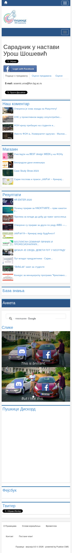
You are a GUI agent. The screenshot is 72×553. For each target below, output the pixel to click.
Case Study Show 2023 (26, 170)
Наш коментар (16, 103)
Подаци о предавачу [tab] (16, 75)
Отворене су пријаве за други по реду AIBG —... (40, 225)
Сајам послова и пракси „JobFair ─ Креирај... (39, 179)
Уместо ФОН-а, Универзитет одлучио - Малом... (40, 133)
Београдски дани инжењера (29, 162)
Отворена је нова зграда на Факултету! (35, 108)
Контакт (9, 536)
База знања (13, 290)
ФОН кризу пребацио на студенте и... (34, 125)
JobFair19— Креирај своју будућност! (34, 233)
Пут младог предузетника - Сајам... (33, 258)
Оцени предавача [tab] (41, 75)
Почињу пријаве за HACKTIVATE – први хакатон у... (40, 209)
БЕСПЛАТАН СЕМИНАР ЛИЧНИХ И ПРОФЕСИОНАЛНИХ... (33, 243)
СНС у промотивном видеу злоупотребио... (37, 117)
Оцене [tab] (59, 75)
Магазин (10, 149)
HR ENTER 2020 (23, 199)
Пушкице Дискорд (19, 409)
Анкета (9, 302)
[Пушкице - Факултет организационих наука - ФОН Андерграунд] (23, 16)
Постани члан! (26, 536)
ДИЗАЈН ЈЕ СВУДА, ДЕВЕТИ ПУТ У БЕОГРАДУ (39, 250)
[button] (7, 366)
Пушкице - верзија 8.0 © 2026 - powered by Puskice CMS (42, 546)
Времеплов (51, 525)
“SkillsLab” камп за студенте (29, 266)
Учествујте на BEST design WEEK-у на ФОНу (38, 154)
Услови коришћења (31, 525)
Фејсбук (10, 490)
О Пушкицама (9, 525)
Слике (7, 327)
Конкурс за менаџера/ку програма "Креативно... (40, 275)
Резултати (12, 194)
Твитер (9, 505)
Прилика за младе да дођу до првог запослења (40, 216)
